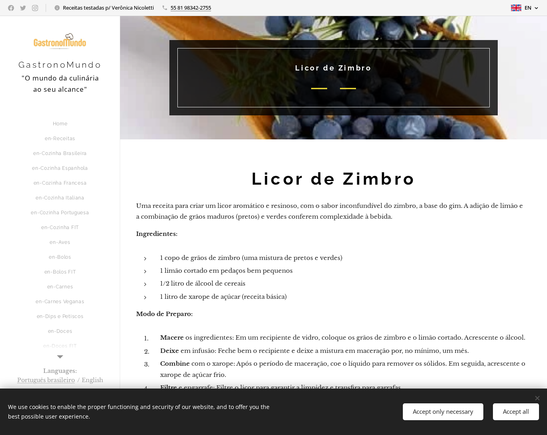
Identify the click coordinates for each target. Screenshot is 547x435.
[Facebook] (11, 8)
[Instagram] (35, 8)
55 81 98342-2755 (191, 7)
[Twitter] (23, 8)
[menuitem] (60, 124)
